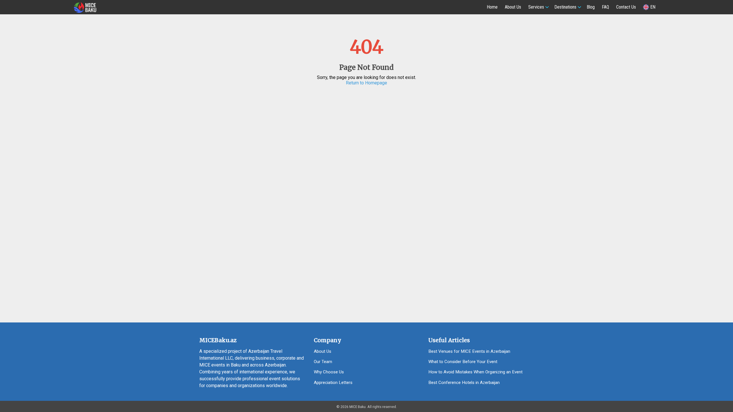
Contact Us (626, 7)
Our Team (323, 361)
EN (652, 7)
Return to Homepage (366, 83)
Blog (591, 7)
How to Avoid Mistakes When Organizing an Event (475, 372)
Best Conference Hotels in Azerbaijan (464, 382)
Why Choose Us (329, 372)
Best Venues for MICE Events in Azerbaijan (469, 351)
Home (492, 7)
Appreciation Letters (333, 382)
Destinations (565, 7)
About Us (513, 7)
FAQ (605, 7)
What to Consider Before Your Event (462, 361)
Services (536, 7)
